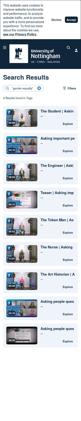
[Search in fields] (39, 88)
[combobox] (23, 88)
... (57, 113)
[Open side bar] (5, 47)
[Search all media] (68, 47)
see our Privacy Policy (19, 34)
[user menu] (76, 50)
